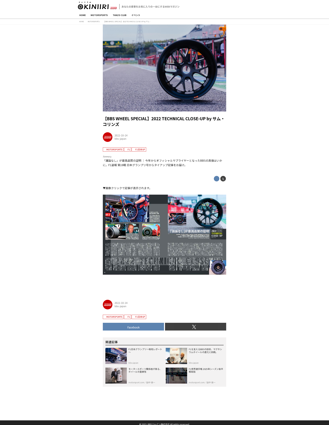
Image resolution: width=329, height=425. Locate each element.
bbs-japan (120, 138)
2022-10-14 (120, 135)
